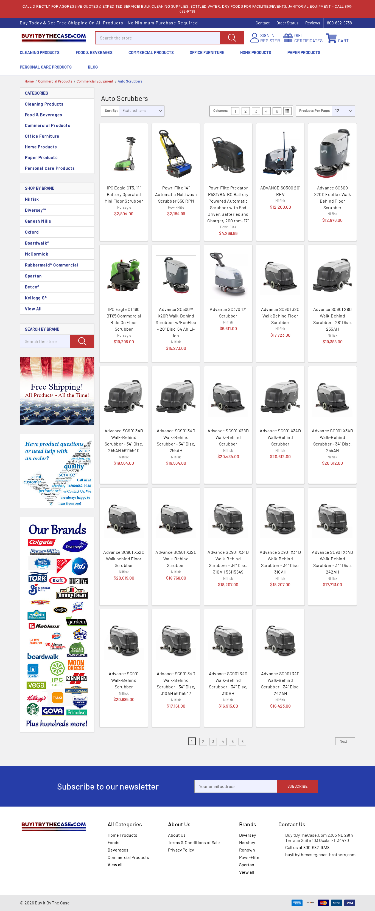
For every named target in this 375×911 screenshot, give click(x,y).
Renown (247, 849)
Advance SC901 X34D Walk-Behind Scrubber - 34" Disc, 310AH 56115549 (228, 561)
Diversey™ (35, 210)
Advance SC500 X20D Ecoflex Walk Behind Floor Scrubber (332, 197)
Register (270, 40)
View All (33, 308)
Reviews (312, 22)
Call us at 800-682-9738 (307, 847)
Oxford (32, 231)
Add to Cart (123, 230)
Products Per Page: (314, 110)
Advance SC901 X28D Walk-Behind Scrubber (228, 437)
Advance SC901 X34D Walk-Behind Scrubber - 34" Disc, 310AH (280, 561)
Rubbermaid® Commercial (51, 264)
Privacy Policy (181, 849)
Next (344, 741)
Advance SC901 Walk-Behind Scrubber (124, 680)
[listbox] (141, 111)
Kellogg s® (36, 297)
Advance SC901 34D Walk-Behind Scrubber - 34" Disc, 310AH (228, 683)
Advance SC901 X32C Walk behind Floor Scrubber (123, 558)
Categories (36, 92)
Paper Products (303, 52)
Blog (93, 66)
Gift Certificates (308, 38)
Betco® (32, 286)
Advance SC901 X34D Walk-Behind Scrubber (280, 437)
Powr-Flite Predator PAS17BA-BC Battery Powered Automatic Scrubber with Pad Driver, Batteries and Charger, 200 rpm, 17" (228, 204)
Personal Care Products (46, 66)
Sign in (267, 35)
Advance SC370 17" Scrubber (228, 312)
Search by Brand (42, 329)
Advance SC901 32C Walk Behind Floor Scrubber (280, 315)
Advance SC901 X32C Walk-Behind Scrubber (176, 558)
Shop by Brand (39, 188)
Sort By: (111, 110)
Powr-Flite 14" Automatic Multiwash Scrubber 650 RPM (176, 194)
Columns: (220, 110)
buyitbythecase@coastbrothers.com (320, 854)
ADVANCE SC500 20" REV (280, 191)
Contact (263, 22)
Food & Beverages (94, 52)
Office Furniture (207, 52)
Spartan (33, 275)
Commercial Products (151, 52)
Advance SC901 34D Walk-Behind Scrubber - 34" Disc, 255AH (176, 440)
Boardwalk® (37, 242)
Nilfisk (32, 199)
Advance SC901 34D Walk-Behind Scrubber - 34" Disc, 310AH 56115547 (176, 683)
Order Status (287, 22)
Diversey (247, 835)
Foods (113, 842)
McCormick (36, 253)
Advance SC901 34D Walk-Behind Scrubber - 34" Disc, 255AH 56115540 (124, 440)
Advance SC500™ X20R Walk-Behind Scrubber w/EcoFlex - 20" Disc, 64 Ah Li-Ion (176, 322)
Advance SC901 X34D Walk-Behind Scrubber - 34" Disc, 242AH (332, 561)
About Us (177, 835)
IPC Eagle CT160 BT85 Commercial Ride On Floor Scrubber (124, 318)
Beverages (118, 849)
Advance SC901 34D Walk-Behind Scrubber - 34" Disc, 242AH (280, 683)
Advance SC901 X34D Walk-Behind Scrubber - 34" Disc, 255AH (332, 440)
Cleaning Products (40, 52)
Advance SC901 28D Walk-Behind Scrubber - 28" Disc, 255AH (332, 318)
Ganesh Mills (38, 220)
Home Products (255, 52)
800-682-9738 (339, 22)
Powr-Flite (249, 857)
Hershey (247, 842)
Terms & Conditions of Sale (194, 842)
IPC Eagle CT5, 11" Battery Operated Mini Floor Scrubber (124, 194)
